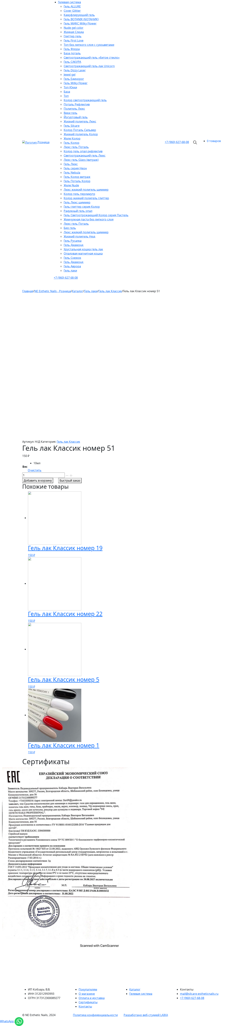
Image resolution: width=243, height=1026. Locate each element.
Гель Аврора (72, 266)
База (67, 92)
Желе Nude (71, 185)
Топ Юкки (70, 87)
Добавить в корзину (38, 480)
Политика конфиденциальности (95, 1015)
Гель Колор (71, 143)
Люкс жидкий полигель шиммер (86, 190)
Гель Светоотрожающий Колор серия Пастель (96, 215)
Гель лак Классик (68, 442)
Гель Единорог (74, 79)
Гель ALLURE (72, 6)
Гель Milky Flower (76, 83)
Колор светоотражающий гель (85, 100)
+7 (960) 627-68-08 (192, 998)
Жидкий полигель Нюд (79, 236)
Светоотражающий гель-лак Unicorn (89, 66)
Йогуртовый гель (76, 117)
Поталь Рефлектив (77, 104)
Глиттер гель (72, 36)
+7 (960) (177, 142)
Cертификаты (88, 1002)
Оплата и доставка (92, 998)
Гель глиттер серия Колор (82, 207)
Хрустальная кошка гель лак (83, 249)
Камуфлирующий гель (79, 15)
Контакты (85, 1006)
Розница (43, 142)
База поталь (72, 53)
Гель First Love (73, 40)
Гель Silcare (72, 126)
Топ (66, 96)
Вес (24, 467)
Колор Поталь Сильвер (80, 130)
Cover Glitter (72, 11)
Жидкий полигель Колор (81, 134)
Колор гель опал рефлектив (83, 151)
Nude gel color (73, 28)
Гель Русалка (72, 241)
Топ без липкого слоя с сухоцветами (89, 45)
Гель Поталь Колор (77, 181)
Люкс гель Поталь (76, 147)
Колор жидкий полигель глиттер (86, 198)
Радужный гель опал (78, 211)
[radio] (37, 463)
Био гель (70, 228)
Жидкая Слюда (74, 32)
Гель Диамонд (73, 245)
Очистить (34, 470)
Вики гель (70, 113)
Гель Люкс (71, 164)
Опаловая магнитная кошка (83, 253)
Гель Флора (72, 49)
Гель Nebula (72, 172)
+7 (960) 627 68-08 (66, 278)
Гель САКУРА (72, 62)
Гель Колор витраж (77, 177)
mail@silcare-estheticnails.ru (199, 994)
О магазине (87, 994)
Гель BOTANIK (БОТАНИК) (81, 19)
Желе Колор (72, 138)
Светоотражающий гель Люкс (84, 155)
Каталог (134, 989)
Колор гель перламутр (79, 194)
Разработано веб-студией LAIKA (146, 1015)
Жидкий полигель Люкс (80, 121)
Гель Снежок (72, 258)
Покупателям (88, 989)
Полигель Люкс (74, 109)
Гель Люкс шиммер (77, 202)
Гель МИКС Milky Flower (80, 23)
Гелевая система (69, 2)
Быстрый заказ (70, 480)
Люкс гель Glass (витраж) (81, 160)
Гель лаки (70, 270)
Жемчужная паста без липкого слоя (88, 219)
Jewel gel (69, 75)
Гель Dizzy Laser (75, 70)
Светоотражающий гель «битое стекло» (92, 57)
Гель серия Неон (75, 168)
